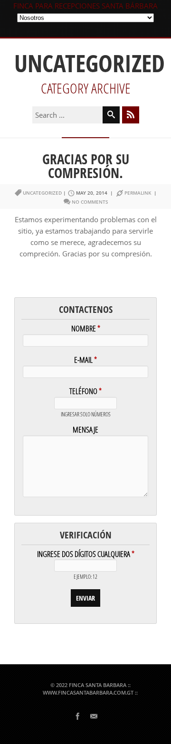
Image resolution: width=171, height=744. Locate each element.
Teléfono (85, 391)
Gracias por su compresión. (85, 166)
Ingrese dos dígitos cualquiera (85, 554)
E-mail (85, 360)
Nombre (85, 329)
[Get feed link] (130, 114)
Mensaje (85, 430)
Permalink (137, 192)
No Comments (90, 201)
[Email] (93, 715)
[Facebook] (77, 715)
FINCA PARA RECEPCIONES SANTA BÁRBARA (85, 5)
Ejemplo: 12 (85, 577)
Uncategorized (42, 192)
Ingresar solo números (86, 415)
